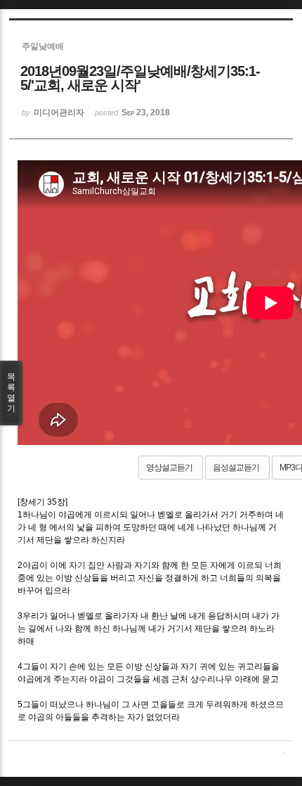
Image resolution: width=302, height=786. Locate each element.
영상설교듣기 (169, 467)
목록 (11, 392)
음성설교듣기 (236, 467)
